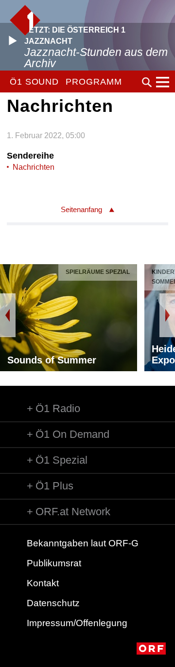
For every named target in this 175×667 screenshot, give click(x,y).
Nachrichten (33, 167)
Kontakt (43, 583)
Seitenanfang (81, 209)
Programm (94, 82)
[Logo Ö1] (25, 20)
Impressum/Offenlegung (77, 623)
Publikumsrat (54, 563)
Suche (147, 82)
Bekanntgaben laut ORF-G (83, 543)
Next (167, 315)
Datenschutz (53, 603)
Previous (8, 315)
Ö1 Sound (34, 82)
